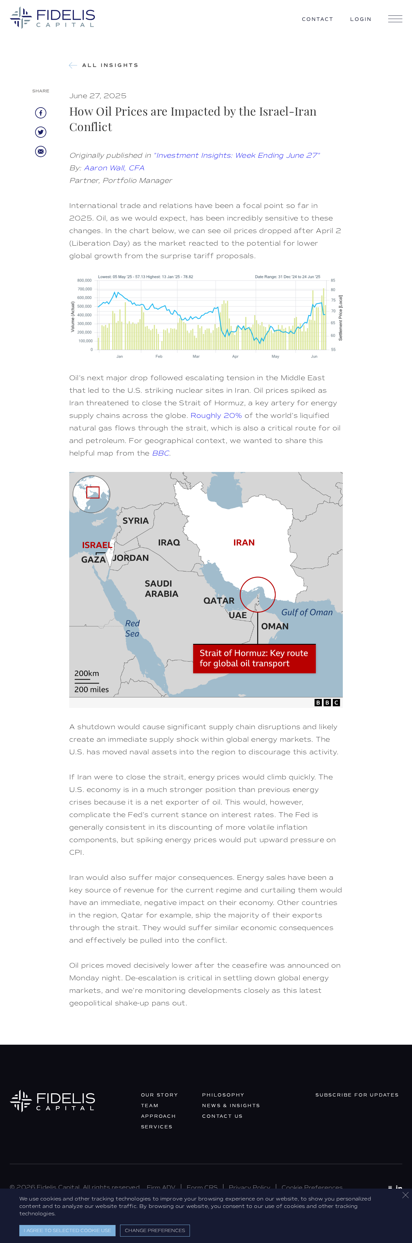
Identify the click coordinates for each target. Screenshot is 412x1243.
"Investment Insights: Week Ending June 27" (236, 155)
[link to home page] (52, 17)
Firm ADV (161, 1187)
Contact (318, 19)
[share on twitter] (40, 135)
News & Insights (231, 1105)
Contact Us (222, 1116)
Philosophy (223, 1095)
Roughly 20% (216, 415)
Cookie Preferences (312, 1187)
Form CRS (202, 1187)
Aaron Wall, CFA (114, 168)
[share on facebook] (40, 112)
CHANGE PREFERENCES (155, 1230)
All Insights (110, 65)
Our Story (160, 1095)
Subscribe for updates (357, 1095)
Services (157, 1127)
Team (150, 1105)
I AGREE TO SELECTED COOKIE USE (67, 1230)
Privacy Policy (249, 1187)
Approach (158, 1116)
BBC (160, 453)
